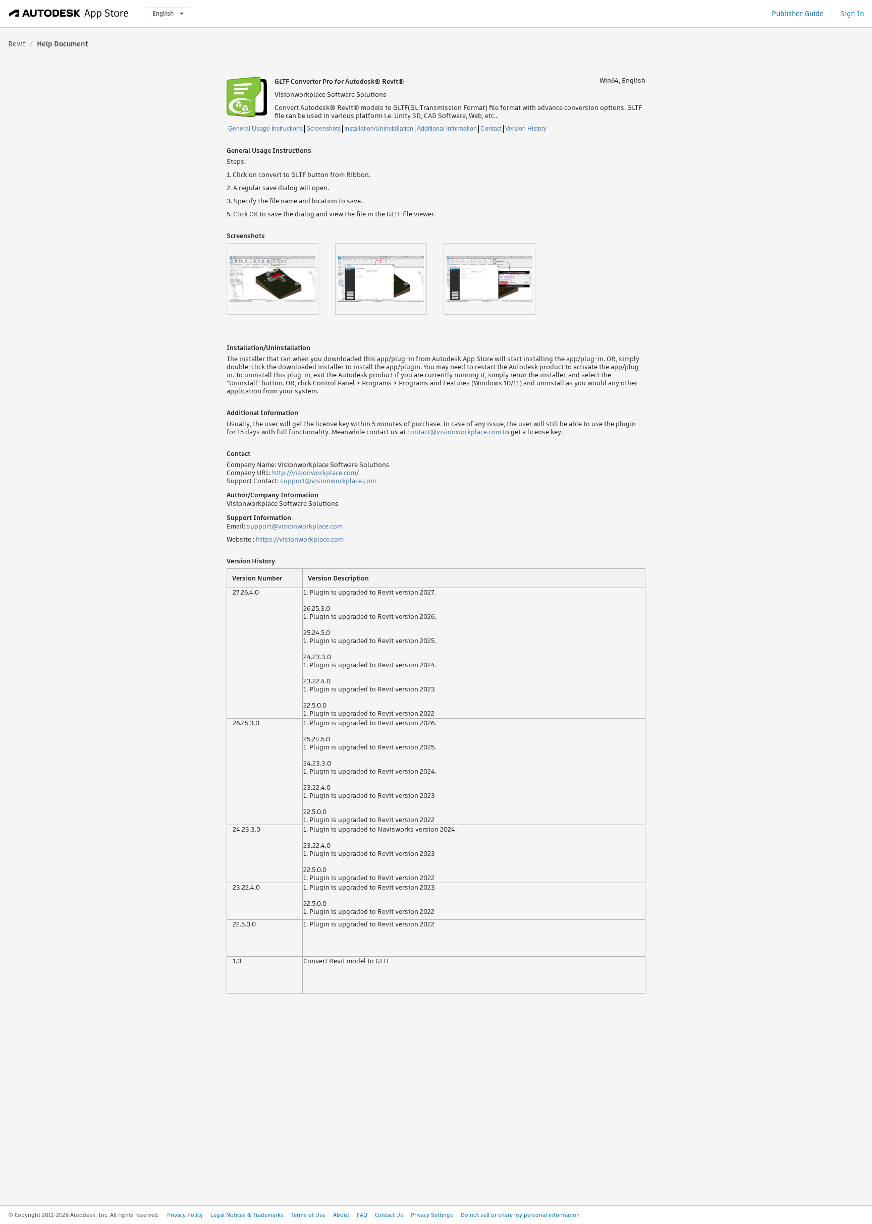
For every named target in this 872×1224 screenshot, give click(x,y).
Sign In (852, 14)
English (163, 13)
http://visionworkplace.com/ (315, 473)
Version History (526, 128)
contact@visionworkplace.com (454, 432)
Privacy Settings (432, 1215)
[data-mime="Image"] (281, 279)
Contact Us (389, 1215)
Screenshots (323, 128)
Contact (491, 128)
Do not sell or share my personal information (520, 1215)
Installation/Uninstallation (378, 128)
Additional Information (447, 128)
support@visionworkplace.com (328, 481)
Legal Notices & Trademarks (247, 1215)
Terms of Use (308, 1215)
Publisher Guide (798, 14)
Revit (17, 44)
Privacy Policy (185, 1215)
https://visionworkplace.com (300, 539)
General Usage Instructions (265, 128)
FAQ (362, 1215)
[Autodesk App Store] (69, 13)
